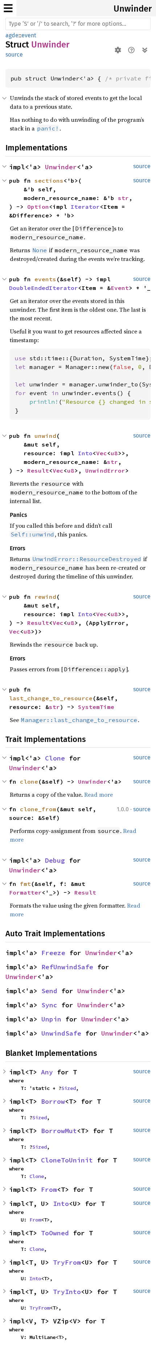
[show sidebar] (8, 8)
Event (120, 287)
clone (29, 781)
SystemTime (96, 706)
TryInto (67, 1292)
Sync (49, 1005)
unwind (45, 435)
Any (47, 1072)
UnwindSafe (61, 1033)
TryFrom (67, 1262)
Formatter (25, 892)
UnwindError (105, 470)
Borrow (53, 1101)
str (123, 198)
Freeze (53, 953)
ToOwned (55, 1233)
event (28, 35)
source (14, 54)
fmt (25, 883)
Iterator (85, 206)
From (49, 1189)
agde (12, 35)
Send (49, 991)
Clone (55, 758)
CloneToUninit (67, 1160)
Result (38, 470)
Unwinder (133, 9)
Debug (55, 860)
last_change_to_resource (51, 698)
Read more (98, 795)
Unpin (51, 1019)
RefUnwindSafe (67, 967)
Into (85, 453)
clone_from (38, 809)
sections (48, 180)
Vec (101, 453)
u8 (114, 453)
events (45, 279)
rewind (45, 596)
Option (38, 206)
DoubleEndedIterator (43, 287)
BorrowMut (59, 1131)
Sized (68, 1088)
